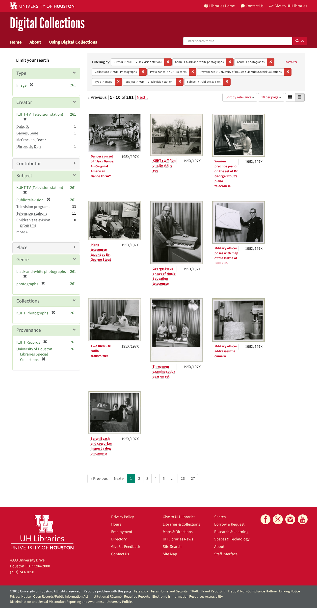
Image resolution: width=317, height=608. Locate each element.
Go (301, 41)
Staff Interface (226, 554)
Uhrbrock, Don (28, 146)
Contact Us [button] (255, 6)
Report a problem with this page (107, 591)
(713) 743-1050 (22, 572)
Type (21, 73)
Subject (24, 175)
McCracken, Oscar (31, 140)
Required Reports (137, 596)
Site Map (170, 554)
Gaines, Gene (27, 133)
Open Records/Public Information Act (60, 596)
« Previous (99, 478)
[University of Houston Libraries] (42, 532)
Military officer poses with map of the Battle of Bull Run (226, 256)
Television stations (31, 213)
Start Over (291, 62)
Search (220, 517)
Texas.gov (141, 591)
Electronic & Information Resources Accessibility (187, 596)
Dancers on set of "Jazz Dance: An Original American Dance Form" (102, 166)
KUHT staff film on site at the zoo (164, 165)
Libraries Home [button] (222, 6)
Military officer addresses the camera (225, 351)
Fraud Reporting (213, 591)
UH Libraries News (178, 539)
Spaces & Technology (231, 539)
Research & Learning (231, 531)
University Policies (119, 601)
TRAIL (194, 591)
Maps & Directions (178, 531)
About (35, 42)
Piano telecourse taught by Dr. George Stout (101, 252)
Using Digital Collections (73, 42)
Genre (22, 259)
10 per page (270, 97)
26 (183, 478)
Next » (142, 97)
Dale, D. (22, 126)
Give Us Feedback (125, 546)
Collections (27, 301)
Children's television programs (33, 222)
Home (16, 42)
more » (22, 232)
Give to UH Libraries (179, 517)
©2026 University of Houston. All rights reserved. (45, 591)
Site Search (172, 546)
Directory (119, 539)
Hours (116, 524)
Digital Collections (47, 23)
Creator (24, 102)
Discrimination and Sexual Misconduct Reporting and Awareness (57, 601)
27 (193, 478)
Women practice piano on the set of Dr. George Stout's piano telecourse (226, 174)
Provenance (28, 330)
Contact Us (120, 554)
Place (21, 247)
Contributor (28, 163)
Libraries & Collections (181, 524)
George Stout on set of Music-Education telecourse (164, 276)
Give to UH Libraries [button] (290, 6)
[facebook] (265, 519)
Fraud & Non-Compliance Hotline (252, 591)
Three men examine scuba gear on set (164, 371)
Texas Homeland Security (169, 591)
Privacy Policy (122, 517)
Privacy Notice (20, 596)
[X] (278, 519)
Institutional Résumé (106, 596)
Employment (121, 531)
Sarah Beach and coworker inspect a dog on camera (101, 446)
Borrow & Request (229, 524)
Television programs (33, 206)
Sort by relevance (239, 97)
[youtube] (303, 519)
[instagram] (290, 519)
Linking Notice (289, 591)
